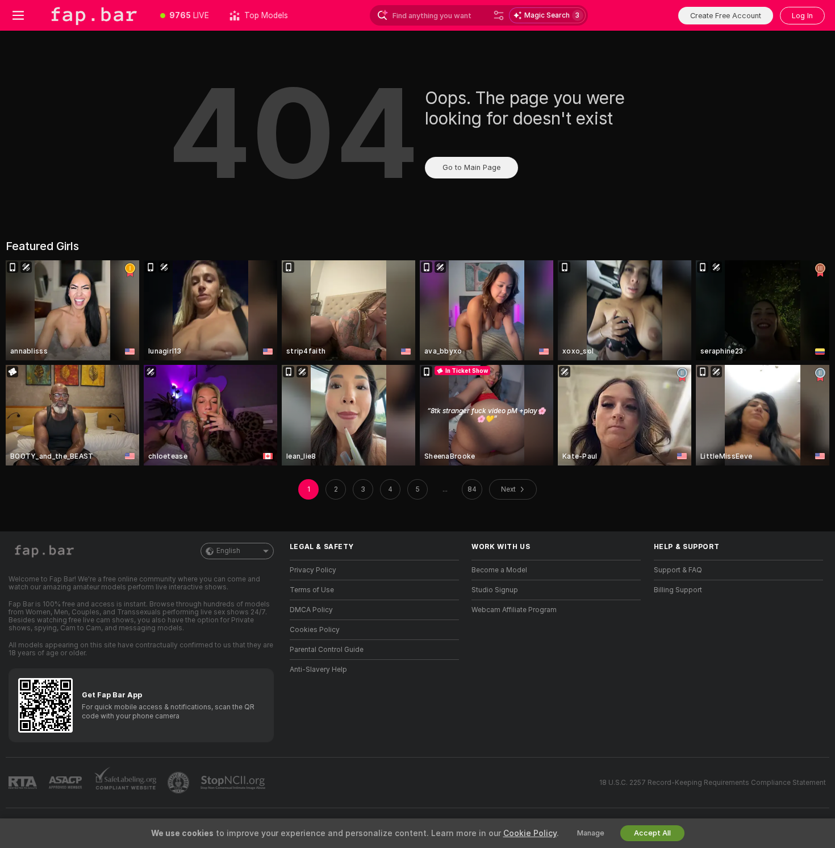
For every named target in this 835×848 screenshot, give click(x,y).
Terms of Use (312, 590)
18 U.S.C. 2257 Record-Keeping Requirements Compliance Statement (712, 783)
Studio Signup (494, 590)
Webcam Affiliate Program (514, 610)
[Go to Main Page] (93, 15)
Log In (802, 15)
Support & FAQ (678, 570)
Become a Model (499, 570)
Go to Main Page (471, 167)
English (228, 551)
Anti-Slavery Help (318, 670)
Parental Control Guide (327, 650)
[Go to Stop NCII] (234, 782)
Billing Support (678, 590)
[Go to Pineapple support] (179, 782)
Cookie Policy (530, 833)
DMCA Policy (311, 610)
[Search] (499, 15)
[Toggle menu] (18, 15)
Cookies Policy (315, 630)
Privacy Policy (313, 570)
